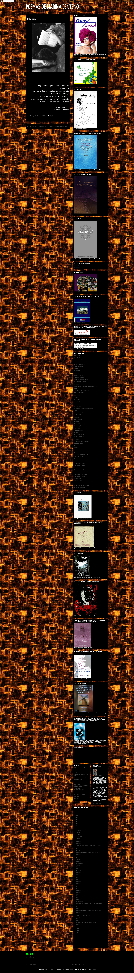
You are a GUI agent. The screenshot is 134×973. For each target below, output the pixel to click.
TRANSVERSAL (77, 478)
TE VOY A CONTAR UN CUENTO (81, 454)
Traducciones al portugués (80, 474)
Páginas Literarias (78, 423)
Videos (75, 483)
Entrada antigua (62, 126)
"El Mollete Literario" (81, 859)
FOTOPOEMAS (77, 399)
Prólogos (76, 445)
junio (78, 930)
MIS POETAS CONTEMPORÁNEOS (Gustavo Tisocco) (79, 789)
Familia (76, 397)
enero (78, 939)
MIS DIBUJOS (77, 417)
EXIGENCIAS (77, 395)
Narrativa (76, 421)
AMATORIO (76, 362)
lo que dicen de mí (78, 412)
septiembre (79, 836)
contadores (30, 957)
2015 (76, 825)
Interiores (78, 841)
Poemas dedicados (78, 430)
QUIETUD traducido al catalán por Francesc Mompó (88, 845)
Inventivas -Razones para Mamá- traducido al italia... (89, 903)
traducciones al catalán (79, 463)
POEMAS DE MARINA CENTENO (52, 7)
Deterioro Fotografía (79, 377)
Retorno (78, 848)
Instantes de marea (78, 401)
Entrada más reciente (36, 126)
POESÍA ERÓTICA (78, 432)
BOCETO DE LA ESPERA (79, 364)
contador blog (31, 964)
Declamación (77, 373)
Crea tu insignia (77, 267)
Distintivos (76, 384)
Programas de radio (79, 443)
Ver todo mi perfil (97, 803)
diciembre (79, 830)
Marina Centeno (77, 265)
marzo (78, 936)
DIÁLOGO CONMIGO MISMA (81, 379)
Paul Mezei (76, 796)
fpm (71, 969)
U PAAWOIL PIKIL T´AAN (79, 481)
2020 (76, 815)
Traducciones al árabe (79, 461)
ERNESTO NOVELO (78, 779)
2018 (76, 819)
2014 (76, 827)
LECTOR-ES (79, 876)
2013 (76, 829)
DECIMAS (76, 368)
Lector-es (78, 888)
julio (78, 928)
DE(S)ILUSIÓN (79, 901)
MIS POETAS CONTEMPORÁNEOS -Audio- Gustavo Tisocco (80, 785)
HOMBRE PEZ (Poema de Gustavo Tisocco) (86, 922)
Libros (75, 410)
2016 (76, 823)
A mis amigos (77, 355)
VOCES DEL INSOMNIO (79, 487)
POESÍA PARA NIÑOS (79, 434)
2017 (76, 821)
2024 (76, 810)
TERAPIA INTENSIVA (79, 456)
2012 (76, 942)
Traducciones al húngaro (80, 467)
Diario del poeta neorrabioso (81, 777)
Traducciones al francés (79, 465)
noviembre (79, 832)
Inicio (50, 126)
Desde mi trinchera (78, 375)
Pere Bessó (76, 798)
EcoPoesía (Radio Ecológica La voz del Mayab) (85, 386)
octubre (78, 834)
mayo (78, 932)
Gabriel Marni (77, 782)
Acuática (78, 865)
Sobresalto (79, 870)
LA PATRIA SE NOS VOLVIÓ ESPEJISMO (83, 408)
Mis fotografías (78, 419)
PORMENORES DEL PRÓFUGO (81, 441)
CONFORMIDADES (78, 366)
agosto (78, 838)
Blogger (93, 969)
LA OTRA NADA (77, 406)
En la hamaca (79, 863)
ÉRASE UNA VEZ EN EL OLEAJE (81, 390)
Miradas (78, 850)
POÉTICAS (76, 439)
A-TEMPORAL (77, 357)
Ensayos (76, 388)
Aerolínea (78, 839)
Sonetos (76, 452)
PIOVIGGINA (77, 428)
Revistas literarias (78, 450)
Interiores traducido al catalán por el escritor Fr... (88, 852)
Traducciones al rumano (79, 476)
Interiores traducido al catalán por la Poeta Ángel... (88, 910)
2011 (76, 944)
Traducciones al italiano (80, 472)
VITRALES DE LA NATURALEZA (81, 485)
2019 (76, 817)
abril (78, 934)
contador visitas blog (76, 964)
